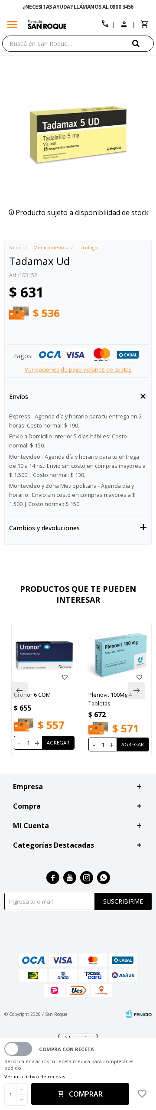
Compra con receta (66, 1049)
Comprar (86, 1094)
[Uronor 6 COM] (44, 655)
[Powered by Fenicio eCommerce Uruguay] (139, 1014)
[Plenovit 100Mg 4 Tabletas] (118, 655)
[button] (143, 43)
